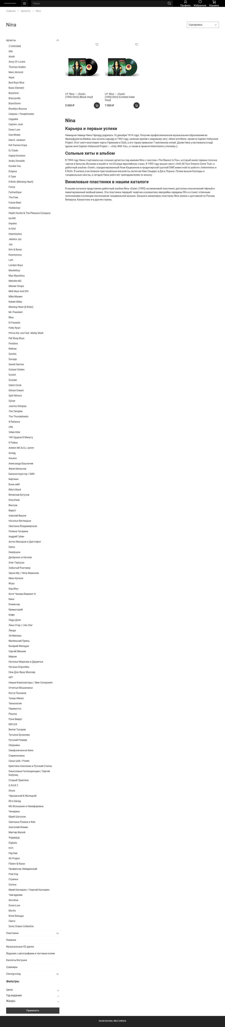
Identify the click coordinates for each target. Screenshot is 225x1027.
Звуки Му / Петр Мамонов (24, 573)
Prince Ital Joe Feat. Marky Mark (26, 333)
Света (12, 921)
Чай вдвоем (15, 895)
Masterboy (14, 270)
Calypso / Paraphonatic (21, 113)
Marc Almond (16, 72)
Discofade (14, 500)
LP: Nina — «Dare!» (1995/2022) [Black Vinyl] (79, 96)
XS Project (14, 858)
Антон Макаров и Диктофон (25, 541)
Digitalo (13, 842)
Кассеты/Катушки (16, 960)
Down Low (14, 129)
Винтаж (13, 505)
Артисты (25, 11)
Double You (15, 166)
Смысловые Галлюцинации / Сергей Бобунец (29, 773)
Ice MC (12, 218)
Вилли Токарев (17, 729)
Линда (12, 630)
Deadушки (14, 552)
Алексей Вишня (17, 515)
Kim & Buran (15, 249)
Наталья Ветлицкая (20, 520)
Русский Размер (18, 740)
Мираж (13, 656)
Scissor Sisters (16, 369)
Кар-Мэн (13, 588)
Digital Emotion (17, 155)
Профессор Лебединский (23, 868)
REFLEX (13, 724)
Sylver (12, 400)
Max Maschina (17, 275)
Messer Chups (16, 286)
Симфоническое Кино (21, 750)
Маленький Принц (19, 640)
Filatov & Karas (17, 863)
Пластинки (12, 933)
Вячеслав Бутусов (19, 494)
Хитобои (13, 900)
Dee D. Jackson (17, 140)
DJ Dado (13, 150)
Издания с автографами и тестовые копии (30, 953)
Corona (12, 884)
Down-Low (14, 905)
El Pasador (14, 322)
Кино (11, 599)
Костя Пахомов (17, 693)
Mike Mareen (15, 296)
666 (11, 51)
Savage (13, 359)
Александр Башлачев (21, 463)
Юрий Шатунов (17, 816)
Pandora (13, 343)
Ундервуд (14, 837)
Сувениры (11, 967)
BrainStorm (15, 103)
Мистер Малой (17, 832)
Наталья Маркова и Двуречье (26, 661)
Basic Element (16, 87)
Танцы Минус (16, 698)
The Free (13, 197)
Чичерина (14, 811)
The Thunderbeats (18, 416)
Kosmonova (15, 254)
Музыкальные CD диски (20, 946)
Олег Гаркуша (16, 562)
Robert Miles (15, 301)
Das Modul (14, 134)
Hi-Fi (11, 848)
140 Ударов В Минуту (21, 437)
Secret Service (16, 364)
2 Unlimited (15, 46)
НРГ (11, 677)
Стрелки (13, 879)
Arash (12, 56)
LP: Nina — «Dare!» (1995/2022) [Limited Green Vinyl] (120, 97)
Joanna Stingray (17, 406)
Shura (12, 790)
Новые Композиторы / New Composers (30, 682)
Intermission (15, 233)
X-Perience (14, 421)
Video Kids (14, 432)
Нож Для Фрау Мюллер (22, 672)
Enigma (13, 171)
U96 (11, 426)
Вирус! (12, 510)
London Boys (16, 265)
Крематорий (16, 609)
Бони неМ (14, 484)
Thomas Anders (17, 67)
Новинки (11, 939)
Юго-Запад (15, 801)
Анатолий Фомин (18, 827)
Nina (11, 317)
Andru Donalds (17, 160)
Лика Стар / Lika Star (20, 625)
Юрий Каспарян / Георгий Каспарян (29, 889)
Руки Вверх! (15, 719)
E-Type (12, 176)
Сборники (14, 745)
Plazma (13, 713)
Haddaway (14, 207)
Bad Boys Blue (16, 82)
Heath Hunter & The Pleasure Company (30, 213)
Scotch (12, 374)
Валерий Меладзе (19, 646)
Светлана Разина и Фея (22, 821)
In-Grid (12, 228)
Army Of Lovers (17, 61)
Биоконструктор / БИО (22, 473)
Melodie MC (15, 280)
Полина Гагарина (18, 531)
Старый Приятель (19, 780)
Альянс (13, 458)
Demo (12, 546)
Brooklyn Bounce (18, 108)
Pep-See (13, 853)
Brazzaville (14, 98)
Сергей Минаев (17, 651)
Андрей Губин (16, 536)
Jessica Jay (15, 239)
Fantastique (15, 192)
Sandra (12, 353)
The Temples (15, 411)
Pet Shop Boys (16, 338)
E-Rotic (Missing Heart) (21, 181)
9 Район (13, 442)
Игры (12, 583)
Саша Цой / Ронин (19, 760)
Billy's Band (15, 489)
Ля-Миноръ (15, 635)
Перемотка (15, 708)
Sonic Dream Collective (21, 926)
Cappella (13, 119)
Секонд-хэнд (13, 973)
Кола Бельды (16, 915)
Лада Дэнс (15, 620)
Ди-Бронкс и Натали (20, 557)
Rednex (13, 348)
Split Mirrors (15, 395)
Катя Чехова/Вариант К (22, 593)
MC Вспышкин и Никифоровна (26, 806)
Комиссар (14, 604)
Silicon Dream (16, 390)
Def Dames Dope (18, 145)
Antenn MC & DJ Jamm (21, 447)
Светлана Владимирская (23, 526)
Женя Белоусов (17, 468)
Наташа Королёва (19, 666)
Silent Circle (15, 385)
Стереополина (17, 755)
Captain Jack (16, 124)
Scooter (13, 380)
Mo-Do (12, 910)
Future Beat (15, 202)
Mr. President (16, 312)
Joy (11, 244)
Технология (15, 703)
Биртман (14, 479)
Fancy (12, 187)
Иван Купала (16, 578)
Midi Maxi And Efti (18, 291)
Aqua (11, 77)
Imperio (13, 223)
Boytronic (14, 93)
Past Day (13, 874)
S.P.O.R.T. (14, 785)
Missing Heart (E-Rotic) (21, 307)
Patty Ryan (14, 327)
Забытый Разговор (19, 567)
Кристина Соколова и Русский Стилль (30, 766)
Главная (10, 11)
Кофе (12, 614)
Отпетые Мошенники (21, 687)
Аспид (12, 453)
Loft (11, 260)
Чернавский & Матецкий (22, 795)
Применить (32, 1010)
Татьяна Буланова (19, 734)
